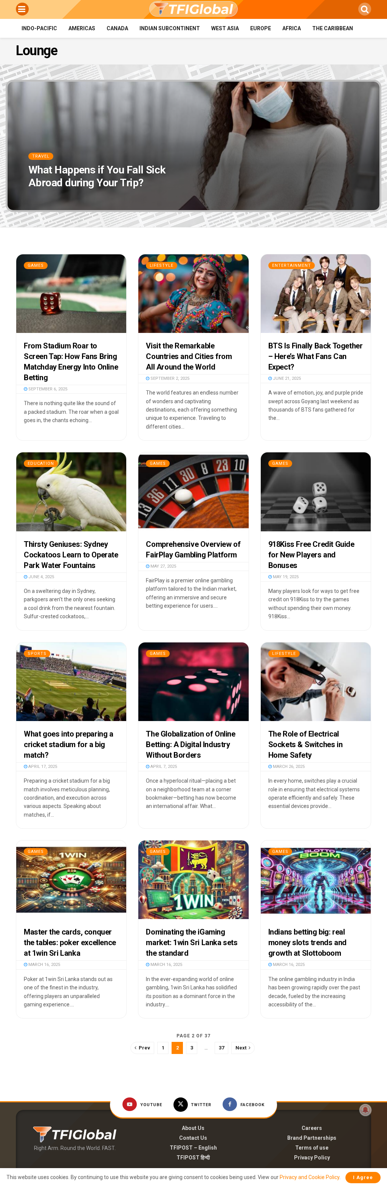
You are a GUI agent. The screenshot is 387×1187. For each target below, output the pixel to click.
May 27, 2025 (162, 566)
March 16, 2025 (43, 964)
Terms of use (311, 1148)
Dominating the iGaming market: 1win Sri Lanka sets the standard (191, 942)
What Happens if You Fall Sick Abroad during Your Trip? (97, 176)
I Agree (363, 1177)
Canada (117, 28)
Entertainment (291, 265)
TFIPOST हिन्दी (193, 1158)
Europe (260, 28)
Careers (312, 1128)
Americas (81, 28)
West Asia (225, 28)
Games (36, 265)
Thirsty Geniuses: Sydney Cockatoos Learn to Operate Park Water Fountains (71, 555)
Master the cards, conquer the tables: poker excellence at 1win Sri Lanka (70, 942)
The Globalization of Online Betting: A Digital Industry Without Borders (190, 744)
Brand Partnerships (311, 1138)
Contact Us (193, 1138)
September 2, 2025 (169, 378)
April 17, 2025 (42, 766)
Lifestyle (161, 265)
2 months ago (48, 197)
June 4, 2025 (40, 576)
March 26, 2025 (288, 766)
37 (221, 1048)
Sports (37, 653)
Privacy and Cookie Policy (309, 1177)
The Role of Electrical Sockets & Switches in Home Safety (305, 744)
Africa (291, 28)
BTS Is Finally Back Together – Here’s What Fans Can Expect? (315, 356)
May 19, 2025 (285, 576)
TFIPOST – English (193, 1148)
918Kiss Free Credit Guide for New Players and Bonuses (311, 555)
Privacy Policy (312, 1158)
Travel (41, 156)
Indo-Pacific (39, 28)
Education (41, 463)
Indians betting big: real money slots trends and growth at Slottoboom (307, 942)
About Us (193, 1128)
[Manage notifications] (365, 1110)
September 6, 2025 (47, 389)
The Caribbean (332, 28)
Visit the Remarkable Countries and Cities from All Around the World (189, 356)
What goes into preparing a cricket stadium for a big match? (68, 744)
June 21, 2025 (286, 378)
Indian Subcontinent (169, 28)
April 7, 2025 (163, 766)
